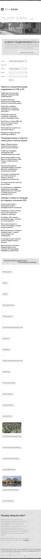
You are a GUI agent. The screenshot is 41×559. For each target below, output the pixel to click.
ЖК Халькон (6, 338)
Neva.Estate (11, 9)
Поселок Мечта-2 (7, 416)
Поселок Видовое (7, 393)
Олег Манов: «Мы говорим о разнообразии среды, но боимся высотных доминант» (11, 219)
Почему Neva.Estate (27, 52)
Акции (3, 17)
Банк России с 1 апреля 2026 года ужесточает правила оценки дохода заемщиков (11, 123)
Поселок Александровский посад (12, 436)
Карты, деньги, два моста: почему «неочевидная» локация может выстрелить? (11, 225)
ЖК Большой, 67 (7, 271)
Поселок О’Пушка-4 (8, 404)
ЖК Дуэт (5, 282)
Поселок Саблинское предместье (12, 447)
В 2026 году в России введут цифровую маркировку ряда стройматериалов (10, 94)
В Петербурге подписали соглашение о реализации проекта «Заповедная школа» (10, 116)
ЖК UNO (5, 293)
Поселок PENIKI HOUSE (9, 469)
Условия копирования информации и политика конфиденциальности (20, 551)
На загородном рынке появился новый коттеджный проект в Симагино (11, 240)
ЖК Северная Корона (8, 305)
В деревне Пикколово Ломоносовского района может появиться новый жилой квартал (11, 101)
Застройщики (10, 17)
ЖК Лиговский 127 (8, 316)
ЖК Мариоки (6, 349)
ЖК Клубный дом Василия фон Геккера (13, 327)
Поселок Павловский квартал (11, 458)
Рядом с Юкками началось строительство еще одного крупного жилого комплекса (9, 146)
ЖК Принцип (6, 371)
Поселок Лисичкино (8, 500)
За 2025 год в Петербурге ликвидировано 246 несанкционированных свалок (10, 152)
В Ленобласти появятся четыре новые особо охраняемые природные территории (10, 212)
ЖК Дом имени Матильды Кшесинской (13, 360)
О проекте (26, 540)
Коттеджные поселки (8, 19)
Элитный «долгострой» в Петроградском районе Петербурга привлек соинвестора (11, 205)
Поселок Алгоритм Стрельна (10, 489)
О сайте (31, 19)
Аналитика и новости (22, 19)
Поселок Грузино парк (9, 382)
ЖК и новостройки (21, 17)
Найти (11, 80)
